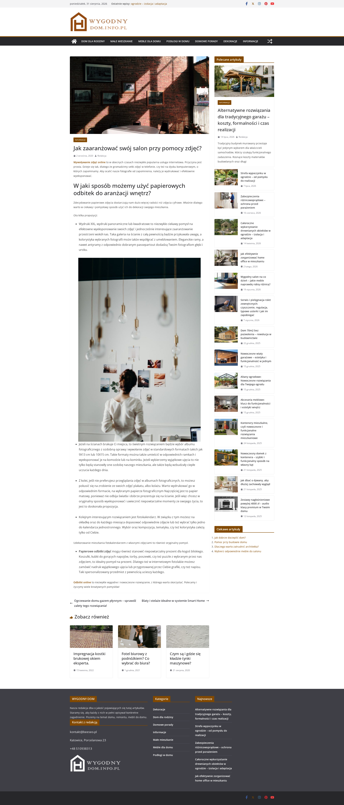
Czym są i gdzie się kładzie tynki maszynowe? (185, 658)
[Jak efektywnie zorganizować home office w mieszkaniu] (226, 260)
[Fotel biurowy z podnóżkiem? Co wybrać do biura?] (139, 628)
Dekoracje (230, 41)
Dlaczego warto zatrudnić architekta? (236, 546)
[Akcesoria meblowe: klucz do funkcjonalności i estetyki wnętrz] (226, 406)
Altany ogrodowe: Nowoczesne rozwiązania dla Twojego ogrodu (256, 380)
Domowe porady (206, 41)
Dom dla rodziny (93, 41)
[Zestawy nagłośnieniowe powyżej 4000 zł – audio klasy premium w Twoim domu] (226, 508)
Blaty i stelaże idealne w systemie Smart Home (173, 601)
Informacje (250, 41)
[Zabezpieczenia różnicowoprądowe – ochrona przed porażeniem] (226, 204)
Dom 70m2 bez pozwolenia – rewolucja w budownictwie (256, 334)
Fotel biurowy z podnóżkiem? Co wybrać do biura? (136, 658)
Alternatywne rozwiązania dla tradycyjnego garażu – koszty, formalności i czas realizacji (244, 119)
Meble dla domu (149, 41)
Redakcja (101, 155)
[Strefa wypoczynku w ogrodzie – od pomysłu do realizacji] (226, 179)
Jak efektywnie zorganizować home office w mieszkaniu (252, 257)
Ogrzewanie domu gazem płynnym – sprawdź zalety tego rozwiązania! (105, 603)
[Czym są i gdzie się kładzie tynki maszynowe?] (187, 628)
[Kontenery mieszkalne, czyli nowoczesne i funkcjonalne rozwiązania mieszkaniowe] (226, 433)
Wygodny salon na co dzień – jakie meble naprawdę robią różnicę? (255, 280)
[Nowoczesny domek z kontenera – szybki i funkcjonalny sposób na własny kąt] (226, 461)
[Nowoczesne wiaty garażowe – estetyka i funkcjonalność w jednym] (226, 360)
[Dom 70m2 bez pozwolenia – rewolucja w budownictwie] (226, 336)
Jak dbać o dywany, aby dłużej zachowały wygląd (255, 482)
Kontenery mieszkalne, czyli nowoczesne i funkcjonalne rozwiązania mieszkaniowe (254, 430)
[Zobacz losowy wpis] (270, 41)
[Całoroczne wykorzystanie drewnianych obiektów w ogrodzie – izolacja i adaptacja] (226, 233)
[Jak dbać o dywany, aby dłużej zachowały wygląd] (226, 485)
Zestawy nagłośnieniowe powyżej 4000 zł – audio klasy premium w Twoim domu (255, 505)
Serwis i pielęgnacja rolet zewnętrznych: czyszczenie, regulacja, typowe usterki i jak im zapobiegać (256, 307)
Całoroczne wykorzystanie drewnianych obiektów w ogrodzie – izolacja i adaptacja (161, 5)
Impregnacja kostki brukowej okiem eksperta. (89, 658)
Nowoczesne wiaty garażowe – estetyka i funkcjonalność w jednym (256, 357)
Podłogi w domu (177, 41)
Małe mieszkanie (121, 41)
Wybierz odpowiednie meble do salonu (237, 551)
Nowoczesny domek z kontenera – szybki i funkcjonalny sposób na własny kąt (255, 459)
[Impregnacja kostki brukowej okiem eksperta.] (91, 628)
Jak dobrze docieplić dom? (230, 537)
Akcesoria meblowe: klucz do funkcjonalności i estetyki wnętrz (255, 403)
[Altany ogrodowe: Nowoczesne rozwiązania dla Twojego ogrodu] (226, 383)
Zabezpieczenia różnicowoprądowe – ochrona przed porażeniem (253, 202)
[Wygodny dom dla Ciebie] (74, 41)
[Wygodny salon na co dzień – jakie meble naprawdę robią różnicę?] (226, 283)
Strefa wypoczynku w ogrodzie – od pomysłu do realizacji (254, 176)
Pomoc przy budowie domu (230, 542)
